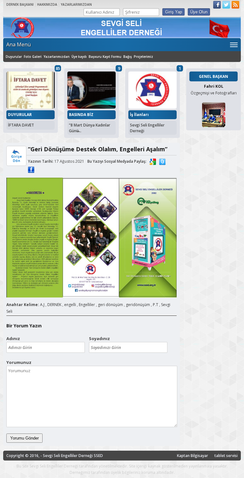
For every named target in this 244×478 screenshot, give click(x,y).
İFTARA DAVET (21, 125)
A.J (42, 304)
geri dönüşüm (110, 304)
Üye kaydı (79, 56)
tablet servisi (226, 455)
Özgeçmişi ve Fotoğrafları (214, 93)
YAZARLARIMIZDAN (76, 4)
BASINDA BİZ (81, 114)
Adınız (13, 338)
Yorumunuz (18, 362)
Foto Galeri (33, 56)
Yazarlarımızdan (57, 56)
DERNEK (54, 304)
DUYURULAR (20, 114)
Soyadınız (99, 338)
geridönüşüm (138, 304)
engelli (70, 304)
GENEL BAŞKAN (213, 76)
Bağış (127, 56)
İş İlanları (139, 114)
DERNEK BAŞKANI (20, 4)
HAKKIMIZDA (47, 4)
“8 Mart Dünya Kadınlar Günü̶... (89, 127)
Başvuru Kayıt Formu (105, 56)
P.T (155, 304)
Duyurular (14, 56)
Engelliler (87, 304)
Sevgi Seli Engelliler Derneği (147, 127)
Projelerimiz (143, 56)
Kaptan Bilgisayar (192, 455)
